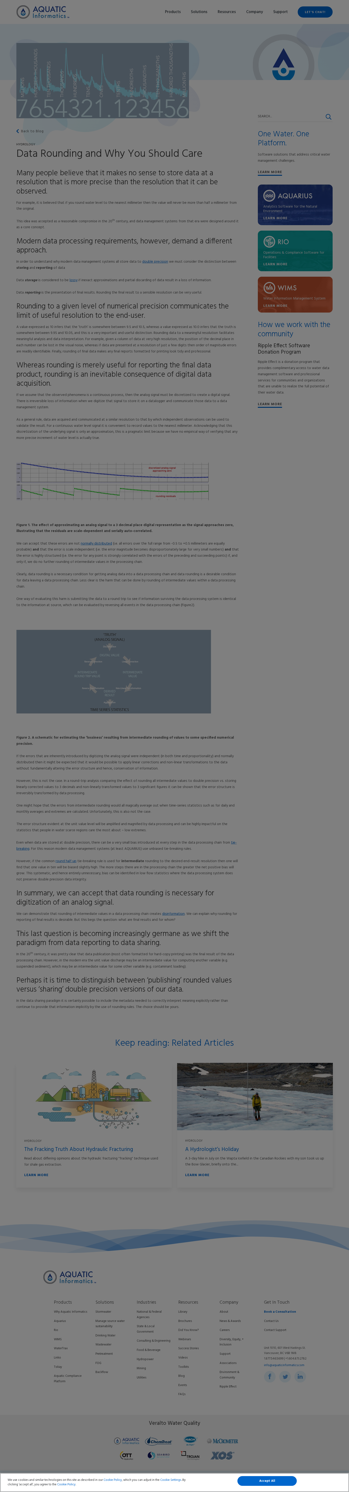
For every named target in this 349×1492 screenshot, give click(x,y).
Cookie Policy (113, 1480)
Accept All (267, 1480)
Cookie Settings (170, 1480)
